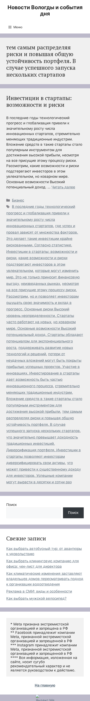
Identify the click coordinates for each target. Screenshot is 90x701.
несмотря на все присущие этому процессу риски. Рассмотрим (42, 290)
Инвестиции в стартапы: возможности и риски (39, 101)
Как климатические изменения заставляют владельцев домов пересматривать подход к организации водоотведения (44, 578)
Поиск (11, 505)
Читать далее (63, 187)
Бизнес (18, 200)
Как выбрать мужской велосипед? (36, 598)
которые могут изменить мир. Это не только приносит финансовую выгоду (43, 277)
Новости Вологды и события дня (45, 10)
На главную (45, 685)
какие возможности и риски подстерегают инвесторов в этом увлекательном (36, 264)
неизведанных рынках (40, 284)
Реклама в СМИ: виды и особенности (39, 591)
